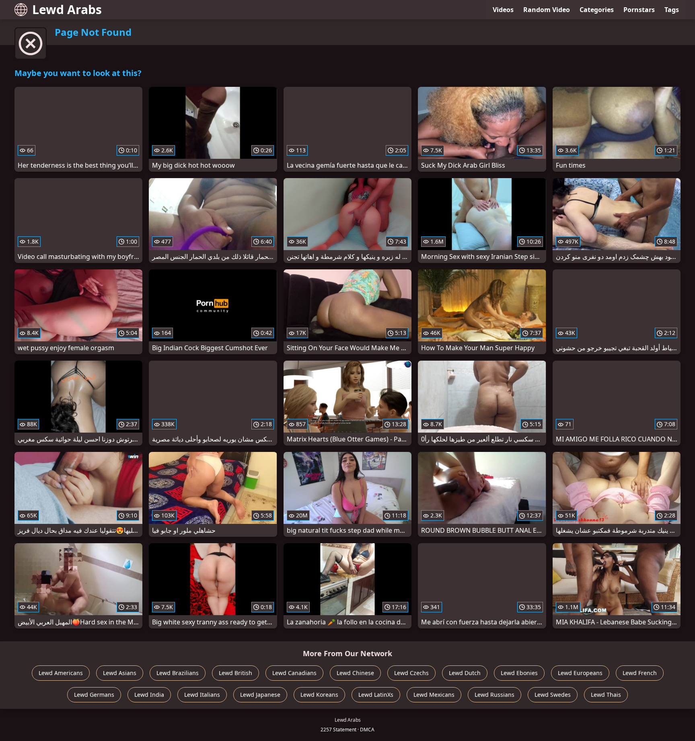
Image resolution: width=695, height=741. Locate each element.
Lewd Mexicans (433, 694)
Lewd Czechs (411, 673)
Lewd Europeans (580, 673)
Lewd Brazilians (177, 673)
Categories (597, 9)
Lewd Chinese (355, 673)
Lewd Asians (119, 673)
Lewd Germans (94, 694)
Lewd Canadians (294, 673)
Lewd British (235, 673)
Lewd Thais (606, 694)
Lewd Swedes (553, 694)
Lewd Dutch (465, 673)
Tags (671, 9)
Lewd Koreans (319, 694)
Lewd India (149, 694)
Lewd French (640, 673)
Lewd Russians (494, 694)
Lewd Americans (61, 673)
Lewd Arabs (67, 9)
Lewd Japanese (260, 694)
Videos (503, 9)
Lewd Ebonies (519, 673)
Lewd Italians (202, 694)
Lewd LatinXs (375, 694)
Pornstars (639, 9)
